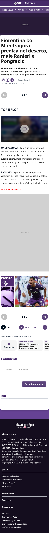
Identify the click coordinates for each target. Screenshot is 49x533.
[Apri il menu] (3, 3)
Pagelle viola (34, 10)
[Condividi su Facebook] (7, 80)
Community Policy (10, 517)
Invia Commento (34, 384)
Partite (21, 10)
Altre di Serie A (8, 483)
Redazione (6, 500)
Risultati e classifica (10, 476)
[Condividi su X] (12, 80)
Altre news (6, 486)
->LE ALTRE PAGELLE (11, 189)
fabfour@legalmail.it (24, 460)
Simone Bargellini (24, 80)
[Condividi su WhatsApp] (3, 80)
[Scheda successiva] (45, 95)
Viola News (7, 9)
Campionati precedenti (12, 479)
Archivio (5, 513)
